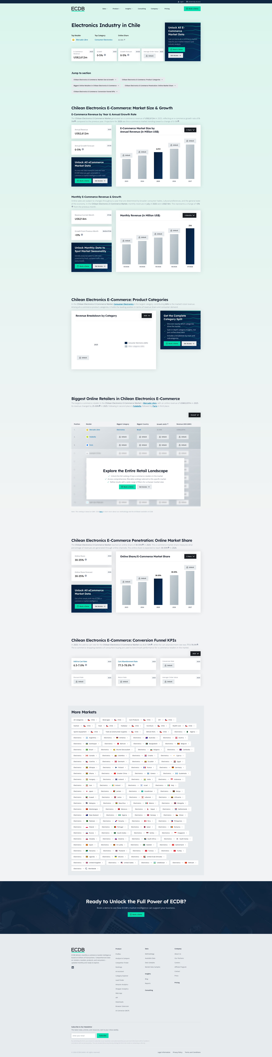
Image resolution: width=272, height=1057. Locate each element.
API (117, 998)
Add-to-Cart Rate (80, 661)
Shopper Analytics (122, 989)
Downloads (119, 1002)
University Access (194, 2)
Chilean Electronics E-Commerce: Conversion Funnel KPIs (94, 92)
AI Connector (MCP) (122, 1011)
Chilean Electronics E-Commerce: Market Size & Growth (94, 80)
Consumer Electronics (103, 40)
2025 (145, 316)
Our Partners (179, 958)
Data (104, 9)
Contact (177, 971)
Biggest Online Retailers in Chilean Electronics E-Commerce (95, 86)
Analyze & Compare (123, 958)
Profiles (118, 954)
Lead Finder (120, 980)
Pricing (167, 9)
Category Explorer (122, 976)
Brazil (139, 430)
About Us (178, 954)
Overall (193, 415)
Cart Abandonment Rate (128, 661)
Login (182, 2)
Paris (155, 406)
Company (154, 9)
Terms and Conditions (193, 1052)
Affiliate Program (180, 967)
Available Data (150, 958)
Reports (148, 983)
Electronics (121, 430)
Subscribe (102, 1036)
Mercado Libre (82, 40)
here (101, 512)
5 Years (189, 130)
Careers (177, 963)
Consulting (142, 9)
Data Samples (150, 963)
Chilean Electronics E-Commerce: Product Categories (141, 80)
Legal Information (164, 1052)
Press (176, 976)
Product (116, 9)
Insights (128, 9)
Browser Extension (122, 1006)
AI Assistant (120, 971)
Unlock (150, 56)
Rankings (119, 967)
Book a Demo (193, 9)
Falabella (137, 406)
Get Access (174, 55)
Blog (146, 979)
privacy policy (88, 1043)
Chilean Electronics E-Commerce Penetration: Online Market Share (149, 86)
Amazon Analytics (122, 984)
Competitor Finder (122, 963)
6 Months (188, 215)
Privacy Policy (177, 1052)
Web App (119, 993)
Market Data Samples (152, 967)
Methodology (149, 954)
